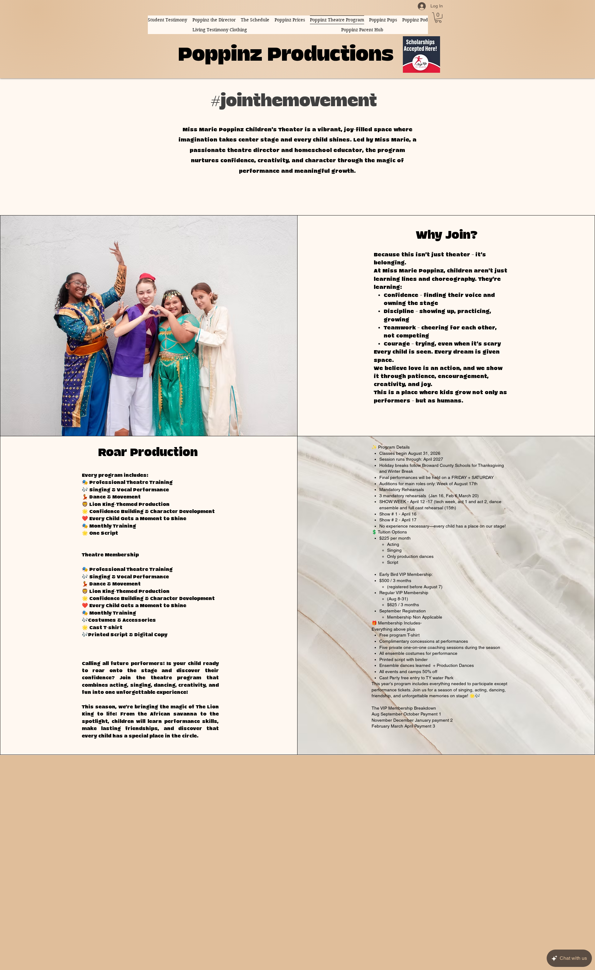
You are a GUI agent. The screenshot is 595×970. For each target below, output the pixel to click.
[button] (438, 17)
